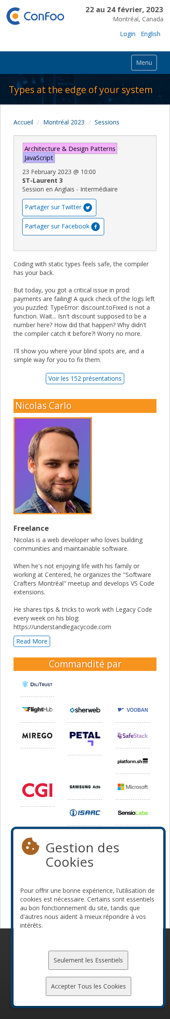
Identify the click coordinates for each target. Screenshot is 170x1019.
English (150, 34)
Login (128, 34)
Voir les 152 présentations (85, 378)
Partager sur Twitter (53, 207)
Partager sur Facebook (57, 226)
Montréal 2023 (64, 122)
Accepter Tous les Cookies (88, 986)
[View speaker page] (55, 466)
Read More (32, 641)
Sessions (107, 122)
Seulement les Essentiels (88, 960)
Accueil (23, 122)
